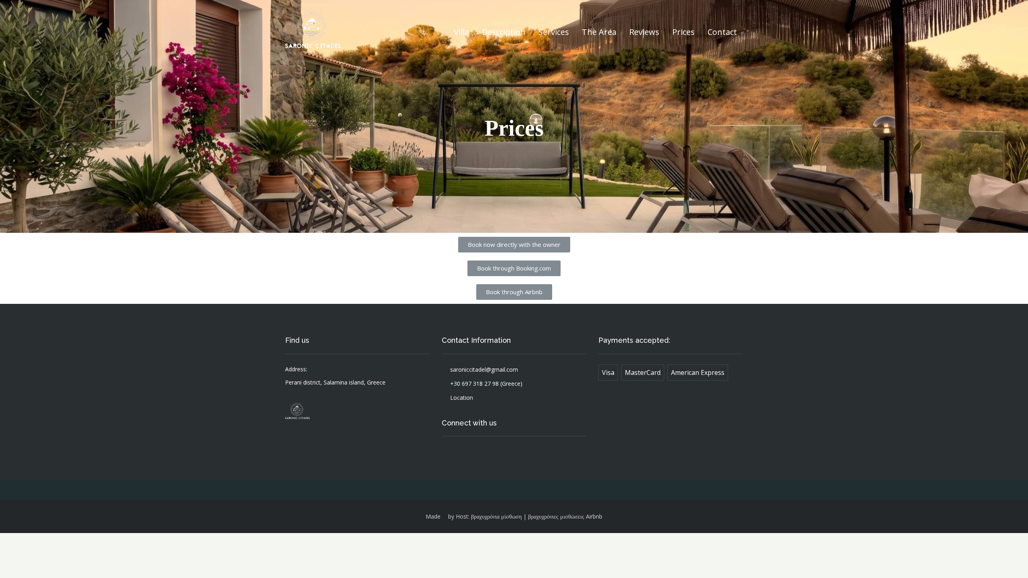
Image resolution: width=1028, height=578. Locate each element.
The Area (599, 31)
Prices (683, 31)
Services (553, 31)
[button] (514, 244)
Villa (461, 31)
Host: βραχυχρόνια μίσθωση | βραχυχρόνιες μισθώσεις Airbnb (529, 516)
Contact (722, 31)
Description (504, 31)
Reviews (644, 31)
